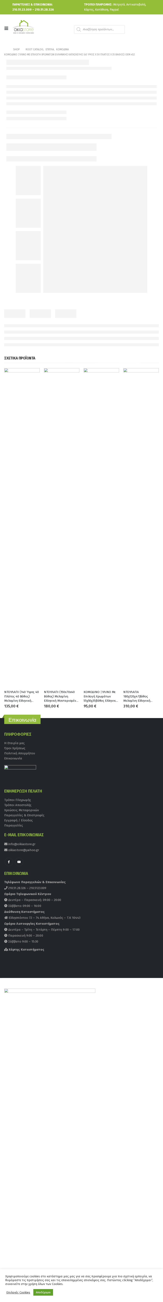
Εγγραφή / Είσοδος (18, 820)
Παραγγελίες (13, 825)
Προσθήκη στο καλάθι (33, 375)
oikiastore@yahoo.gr (23, 850)
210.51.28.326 (44, 9)
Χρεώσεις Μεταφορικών (21, 810)
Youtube (19, 862)
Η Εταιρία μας (14, 743)
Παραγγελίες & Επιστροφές (24, 815)
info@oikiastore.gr (21, 844)
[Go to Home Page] (5, 49)
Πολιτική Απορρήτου (19, 753)
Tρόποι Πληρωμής (17, 800)
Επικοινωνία (13, 758)
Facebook (9, 862)
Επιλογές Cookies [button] (18, 1292)
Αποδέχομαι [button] (43, 1292)
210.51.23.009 (22, 9)
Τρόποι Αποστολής (17, 805)
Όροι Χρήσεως (14, 748)
